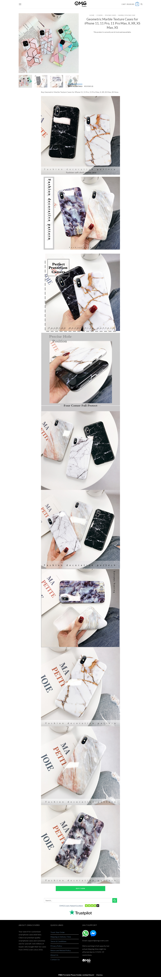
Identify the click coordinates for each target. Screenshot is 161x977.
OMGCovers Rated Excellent (71, 906)
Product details (75, 86)
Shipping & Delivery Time (60, 937)
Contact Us (55, 959)
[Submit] (114, 900)
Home (91, 15)
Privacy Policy (56, 946)
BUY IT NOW (80, 888)
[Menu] (20, 4)
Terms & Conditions (58, 941)
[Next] (76, 43)
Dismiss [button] (99, 975)
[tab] (75, 86)
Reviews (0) (88, 86)
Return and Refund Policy (60, 950)
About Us (54, 955)
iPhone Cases (110, 15)
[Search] (141, 4)
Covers (99, 15)
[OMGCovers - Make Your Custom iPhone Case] (80, 4)
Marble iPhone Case (126, 15)
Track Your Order (57, 932)
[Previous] (21, 43)
